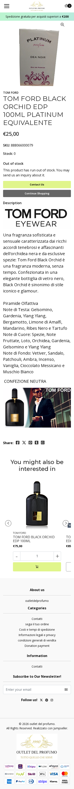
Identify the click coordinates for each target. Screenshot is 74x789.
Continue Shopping (37, 193)
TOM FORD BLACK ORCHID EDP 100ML (34, 539)
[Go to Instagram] (52, 700)
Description (12, 203)
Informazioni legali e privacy (37, 635)
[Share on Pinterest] (30, 443)
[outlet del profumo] (37, 6)
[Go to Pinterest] (46, 700)
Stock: (8, 153)
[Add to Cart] (37, 566)
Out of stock (13, 163)
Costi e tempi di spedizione (37, 629)
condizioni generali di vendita (37, 640)
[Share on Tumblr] (36, 443)
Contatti (37, 619)
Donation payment (37, 646)
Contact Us (37, 184)
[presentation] (8, 523)
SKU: (6, 145)
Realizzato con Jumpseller (50, 728)
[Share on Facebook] (18, 443)
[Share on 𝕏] (24, 443)
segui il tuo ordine (37, 624)
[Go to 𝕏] (41, 700)
